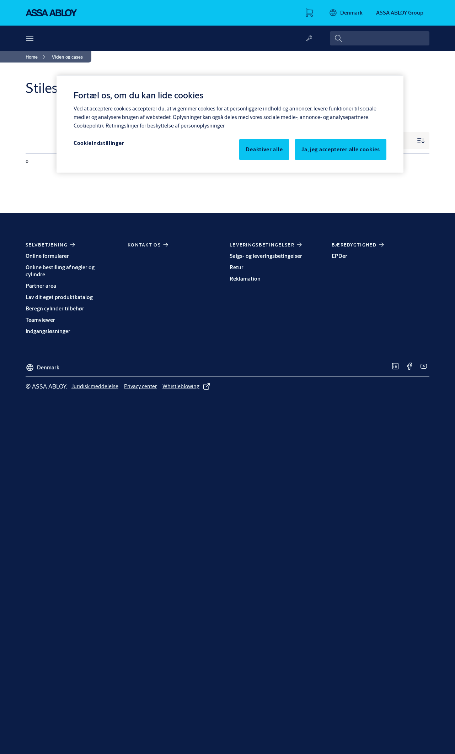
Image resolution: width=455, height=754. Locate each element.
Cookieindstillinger (99, 143)
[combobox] (379, 38)
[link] (37, 56)
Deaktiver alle (264, 149)
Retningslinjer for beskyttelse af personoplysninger (165, 125)
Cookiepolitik (89, 125)
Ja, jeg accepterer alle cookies (340, 149)
